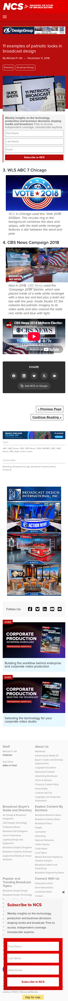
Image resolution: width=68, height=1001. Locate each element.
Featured (7, 469)
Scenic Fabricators (12, 835)
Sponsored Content (45, 771)
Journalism (40, 831)
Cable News (41, 848)
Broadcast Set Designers (15, 831)
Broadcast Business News (48, 815)
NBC (53, 448)
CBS (22, 448)
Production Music (11, 827)
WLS (12, 213)
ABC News (13, 448)
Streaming (40, 836)
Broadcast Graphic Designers (17, 847)
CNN (38, 448)
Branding (8, 67)
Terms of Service (43, 780)
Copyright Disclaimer (45, 767)
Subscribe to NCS (44, 883)
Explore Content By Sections (49, 808)
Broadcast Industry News (43, 466)
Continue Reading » (46, 417)
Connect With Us (47, 878)
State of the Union (23, 451)
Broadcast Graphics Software (17, 851)
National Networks (44, 840)
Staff (6, 746)
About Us (42, 746)
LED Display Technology (15, 822)
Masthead (40, 751)
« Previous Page (49, 409)
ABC (5, 448)
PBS (11, 451)
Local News (41, 852)
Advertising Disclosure (46, 776)
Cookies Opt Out (43, 792)
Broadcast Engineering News (49, 872)
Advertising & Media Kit (47, 755)
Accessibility (41, 788)
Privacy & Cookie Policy (47, 784)
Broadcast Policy (43, 823)
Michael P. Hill (14, 58)
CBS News (35, 285)
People (38, 827)
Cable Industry (42, 844)
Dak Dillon (8, 761)
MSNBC (46, 448)
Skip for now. (33, 997)
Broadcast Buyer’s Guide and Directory (17, 808)
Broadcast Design (25, 67)
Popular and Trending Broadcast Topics (17, 882)
